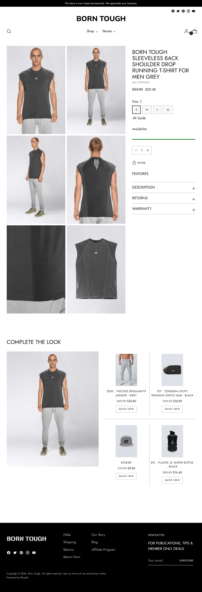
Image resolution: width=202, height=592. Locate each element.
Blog (95, 542)
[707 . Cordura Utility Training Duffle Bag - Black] (172, 370)
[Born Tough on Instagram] (188, 11)
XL (168, 109)
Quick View (126, 409)
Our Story (98, 534)
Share (141, 163)
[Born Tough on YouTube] (193, 11)
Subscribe (187, 560)
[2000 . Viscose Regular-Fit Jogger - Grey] (126, 370)
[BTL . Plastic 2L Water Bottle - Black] (172, 441)
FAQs (67, 534)
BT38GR (126, 463)
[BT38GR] (126, 441)
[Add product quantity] (135, 150)
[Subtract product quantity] (147, 150)
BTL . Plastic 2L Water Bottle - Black (172, 465)
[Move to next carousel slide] (192, 509)
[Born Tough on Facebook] (173, 11)
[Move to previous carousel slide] (183, 509)
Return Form (71, 556)
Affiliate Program (103, 549)
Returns (68, 549)
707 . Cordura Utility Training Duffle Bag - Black (172, 393)
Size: (137, 101)
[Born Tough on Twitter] (178, 11)
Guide (142, 118)
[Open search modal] (9, 31)
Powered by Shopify (17, 577)
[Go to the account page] (185, 31)
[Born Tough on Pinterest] (183, 11)
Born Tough (34, 573)
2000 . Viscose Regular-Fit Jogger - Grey (126, 393)
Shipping (69, 542)
